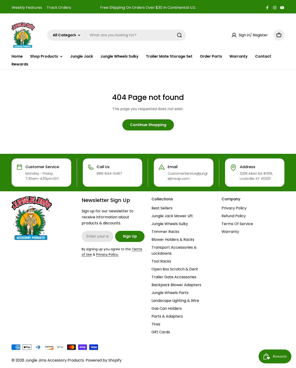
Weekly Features (27, 7)
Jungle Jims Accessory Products (54, 360)
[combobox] (116, 35)
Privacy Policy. (107, 254)
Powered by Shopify (104, 360)
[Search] (179, 35)
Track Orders (59, 7)
